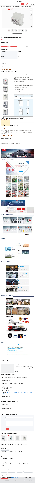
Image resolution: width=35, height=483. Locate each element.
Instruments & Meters (6, 6)
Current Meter (12, 463)
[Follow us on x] (29, 477)
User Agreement (22, 480)
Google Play (8, 477)
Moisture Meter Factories (20, 469)
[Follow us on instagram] (30, 477)
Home (1, 6)
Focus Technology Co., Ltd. (11, 480)
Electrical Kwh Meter (19, 471)
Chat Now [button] (26, 46)
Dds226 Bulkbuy (20, 473)
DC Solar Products (11, 454)
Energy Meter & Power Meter (20, 6)
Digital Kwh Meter (4, 473)
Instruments (21, 392)
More (1, 475)
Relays (19, 392)
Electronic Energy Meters (28, 6)
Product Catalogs (12, 449)
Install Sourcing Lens (5, 478)
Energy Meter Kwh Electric (11, 471)
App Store (3, 477)
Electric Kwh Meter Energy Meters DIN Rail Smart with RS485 (4, 443)
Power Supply (11, 453)
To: (5, 419)
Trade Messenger (14, 477)
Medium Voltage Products (21, 454)
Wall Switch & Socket (3, 454)
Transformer (30, 392)
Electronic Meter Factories (28, 469)
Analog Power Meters (26, 463)
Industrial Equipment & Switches (5, 453)
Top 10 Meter (9, 473)
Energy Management (20, 453)
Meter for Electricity (12, 6)
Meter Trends (15, 473)
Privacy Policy (30, 480)
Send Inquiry (9, 46)
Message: (4, 421)
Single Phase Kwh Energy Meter (28, 471)
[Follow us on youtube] (31, 477)
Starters (16, 392)
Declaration (26, 480)
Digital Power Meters (4, 465)
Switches (25, 392)
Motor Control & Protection (21, 451)
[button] (1, 1)
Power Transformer (28, 454)
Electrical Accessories (29, 453)
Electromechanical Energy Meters (13, 465)
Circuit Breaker (9, 392)
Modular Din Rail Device (4, 451)
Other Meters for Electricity (5, 463)
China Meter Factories (4, 469)
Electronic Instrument (19, 463)
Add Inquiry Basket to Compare (17, 33)
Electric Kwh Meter (4, 471)
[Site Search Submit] (22, 4)
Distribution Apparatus (12, 451)
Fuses (27, 392)
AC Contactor (13, 392)
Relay (26, 451)
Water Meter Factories (12, 469)
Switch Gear (3, 393)
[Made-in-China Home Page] (17, 1)
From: (5, 417)
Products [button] (8, 3)
